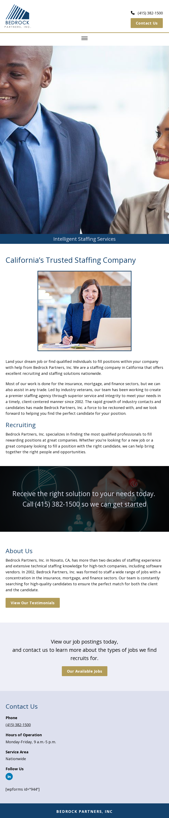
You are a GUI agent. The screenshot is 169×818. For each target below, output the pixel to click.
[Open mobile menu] (84, 38)
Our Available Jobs (84, 671)
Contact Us (147, 23)
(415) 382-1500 (57, 504)
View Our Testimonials (33, 602)
